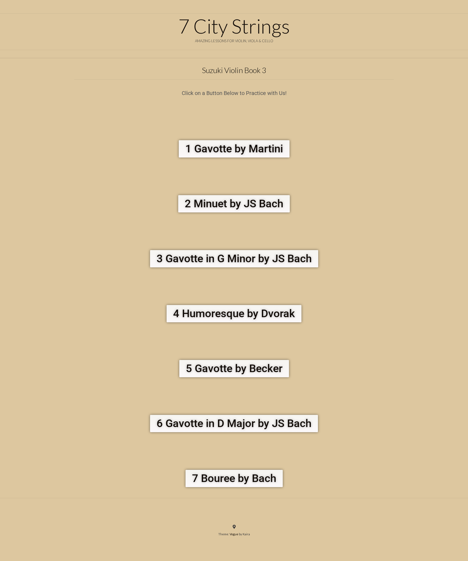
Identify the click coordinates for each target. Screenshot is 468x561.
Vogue (234, 534)
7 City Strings (234, 26)
